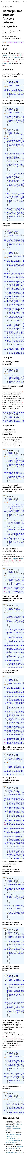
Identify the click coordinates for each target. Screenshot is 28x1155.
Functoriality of (11, 1087)
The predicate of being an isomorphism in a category (13, 102)
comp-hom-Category (12, 157)
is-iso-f (9, 154)
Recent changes (10, 1117)
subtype (14, 559)
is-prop (8, 461)
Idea (4, 48)
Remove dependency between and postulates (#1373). (14, 1127)
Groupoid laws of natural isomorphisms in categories (12, 864)
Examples (7, 357)
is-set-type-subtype (12, 582)
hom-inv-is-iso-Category (17, 160)
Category (10, 82)
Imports (6, 45)
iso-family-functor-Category (13, 89)
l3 (10, 81)
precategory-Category (16, 93)
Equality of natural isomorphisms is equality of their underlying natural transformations (13, 488)
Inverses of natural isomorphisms (10, 671)
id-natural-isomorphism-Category (15, 376)
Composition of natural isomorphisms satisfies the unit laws (11, 871)
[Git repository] (24, 1)
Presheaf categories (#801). (14, 1152)
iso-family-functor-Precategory (16, 92)
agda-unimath (18, 1)
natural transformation (12, 57)
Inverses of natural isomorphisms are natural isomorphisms (12, 598)
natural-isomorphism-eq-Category (14, 412)
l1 (5, 81)
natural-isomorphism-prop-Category (15, 1073)
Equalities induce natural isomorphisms (12, 387)
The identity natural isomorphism (10, 363)
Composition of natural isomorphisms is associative (12, 923)
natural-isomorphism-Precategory (16, 241)
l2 (8, 81)
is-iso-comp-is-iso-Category (16, 774)
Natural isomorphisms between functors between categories (12, 16)
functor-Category (14, 85)
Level (16, 81)
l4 (12, 81)
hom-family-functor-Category (15, 141)
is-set (8, 579)
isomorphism (6, 63)
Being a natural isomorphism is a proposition (9, 432)
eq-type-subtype (11, 529)
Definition (7, 69)
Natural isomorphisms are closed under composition (13, 748)
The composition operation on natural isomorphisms (10, 780)
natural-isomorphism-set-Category (15, 587)
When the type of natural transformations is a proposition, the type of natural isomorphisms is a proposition (12, 1024)
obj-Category (13, 156)
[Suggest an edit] (26, 1)
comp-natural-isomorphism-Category (15, 820)
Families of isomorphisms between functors (12, 75)
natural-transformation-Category (16, 117)
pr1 (5, 588)
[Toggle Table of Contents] (1, 1)
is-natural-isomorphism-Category (15, 116)
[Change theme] (4, 1)
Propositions (9, 425)
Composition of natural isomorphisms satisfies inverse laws (10, 968)
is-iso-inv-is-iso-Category (15, 667)
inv (7, 1111)
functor (4, 55)
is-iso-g (8, 773)
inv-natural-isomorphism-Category (15, 736)
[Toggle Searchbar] (6, 1)
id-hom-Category (11, 161)
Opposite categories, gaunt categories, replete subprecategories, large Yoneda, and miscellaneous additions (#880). (14, 1138)
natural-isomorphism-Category (14, 239)
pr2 (5, 591)
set (22, 559)
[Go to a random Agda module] (9, 1)
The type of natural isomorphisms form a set (12, 550)
